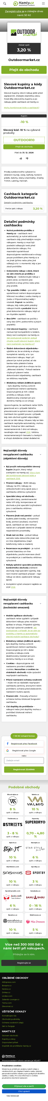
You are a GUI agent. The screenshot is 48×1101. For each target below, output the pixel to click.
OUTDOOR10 (24, 140)
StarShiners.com (12, 867)
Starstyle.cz (35, 843)
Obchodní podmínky (11, 1019)
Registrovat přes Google (24, 750)
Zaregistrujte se (14, 11)
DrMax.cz (6, 992)
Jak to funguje (8, 1026)
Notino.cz (6, 989)
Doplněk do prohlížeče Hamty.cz (16, 1046)
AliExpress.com (9, 982)
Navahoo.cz (12, 915)
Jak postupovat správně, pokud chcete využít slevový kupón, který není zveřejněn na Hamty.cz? (23, 341)
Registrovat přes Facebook (24, 744)
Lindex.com (7, 996)
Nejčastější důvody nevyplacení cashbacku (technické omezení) (18, 603)
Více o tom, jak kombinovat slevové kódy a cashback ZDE (23, 475)
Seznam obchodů (10, 1035)
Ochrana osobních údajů (12, 1022)
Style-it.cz (12, 843)
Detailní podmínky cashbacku (18, 202)
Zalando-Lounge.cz (10, 999)
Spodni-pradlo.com (12, 891)
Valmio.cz (35, 794)
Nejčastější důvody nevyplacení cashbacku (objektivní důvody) (18, 454)
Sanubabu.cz (35, 891)
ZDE (28, 432)
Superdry (35, 818)
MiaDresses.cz (35, 915)
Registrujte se (24, 963)
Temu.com (7, 1003)
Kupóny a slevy (8, 1039)
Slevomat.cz (7, 1006)
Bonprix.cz (6, 985)
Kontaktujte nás (9, 1016)
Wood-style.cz (12, 794)
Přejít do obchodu (24, 70)
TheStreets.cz (12, 818)
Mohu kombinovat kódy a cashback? (21, 107)
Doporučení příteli (10, 1042)
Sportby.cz (35, 867)
